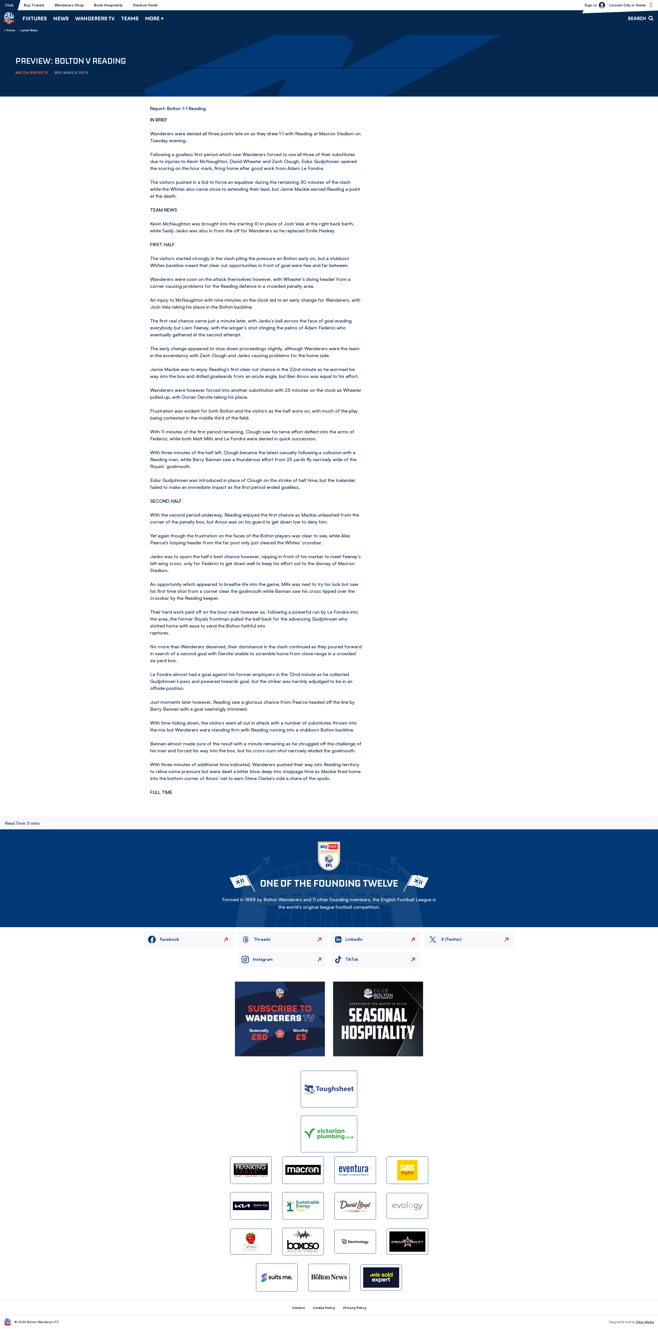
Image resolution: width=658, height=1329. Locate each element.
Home (10, 30)
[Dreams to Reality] (407, 1242)
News (61, 18)
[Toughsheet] (329, 1089)
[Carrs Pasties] (407, 1170)
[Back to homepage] (9, 18)
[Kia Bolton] (251, 1206)
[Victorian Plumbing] (329, 1134)
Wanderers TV (95, 18)
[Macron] (303, 1170)
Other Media (645, 1322)
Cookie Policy (324, 1308)
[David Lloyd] (355, 1206)
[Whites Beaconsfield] (251, 1242)
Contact (298, 1308)
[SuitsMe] (277, 1278)
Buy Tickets (34, 5)
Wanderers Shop (69, 5)
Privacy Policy (354, 1308)
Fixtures (34, 18)
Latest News (29, 30)
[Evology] (407, 1206)
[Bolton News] (329, 1277)
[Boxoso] (303, 1241)
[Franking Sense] (251, 1170)
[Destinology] (355, 1242)
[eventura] (355, 1170)
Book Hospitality (108, 5)
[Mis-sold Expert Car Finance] (381, 1277)
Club (9, 5)
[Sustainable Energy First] (303, 1206)
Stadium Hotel (145, 5)
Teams (130, 18)
